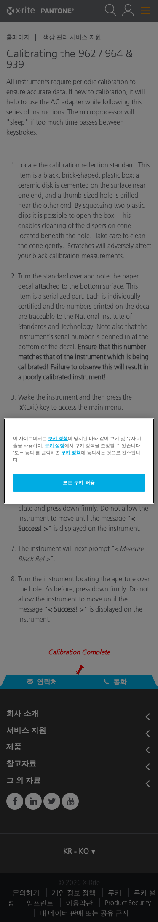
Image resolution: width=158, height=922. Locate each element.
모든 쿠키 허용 (79, 482)
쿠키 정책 (58, 438)
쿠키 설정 (54, 445)
